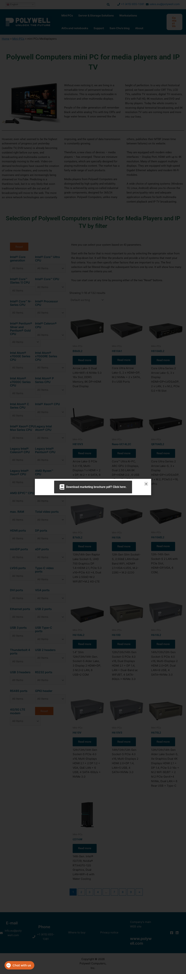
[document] (93, 487)
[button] (146, 483)
